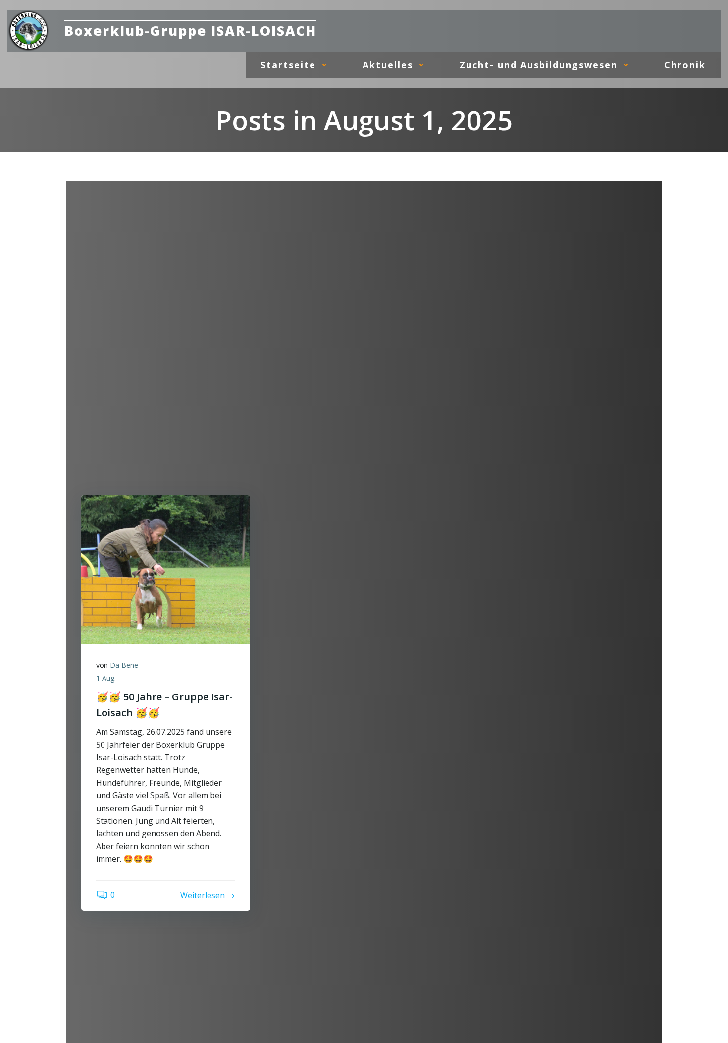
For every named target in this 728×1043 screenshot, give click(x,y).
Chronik (685, 65)
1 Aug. (106, 678)
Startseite (288, 65)
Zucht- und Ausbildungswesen (539, 65)
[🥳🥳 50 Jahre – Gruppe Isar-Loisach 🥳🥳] (165, 568)
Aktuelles (388, 65)
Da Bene (124, 665)
